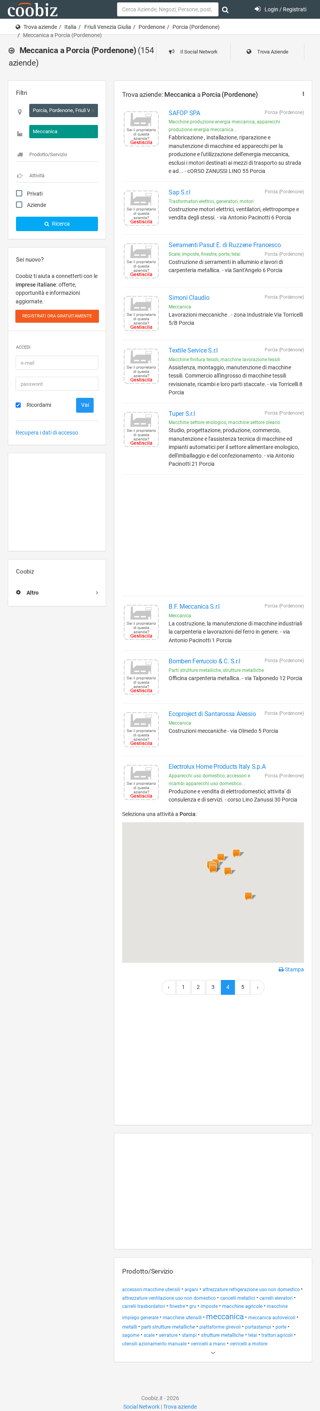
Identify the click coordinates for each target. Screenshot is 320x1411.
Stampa (294, 969)
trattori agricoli (277, 1335)
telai (252, 1335)
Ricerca (60, 224)
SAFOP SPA (184, 113)
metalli (129, 1327)
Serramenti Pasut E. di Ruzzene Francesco (225, 245)
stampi (189, 1335)
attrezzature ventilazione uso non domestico (169, 1298)
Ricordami (39, 405)
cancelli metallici (237, 1298)
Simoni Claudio (189, 297)
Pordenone (152, 27)
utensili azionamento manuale (154, 1344)
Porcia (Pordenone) (196, 27)
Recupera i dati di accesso (47, 432)
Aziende (36, 205)
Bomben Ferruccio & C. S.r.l (204, 661)
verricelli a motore (248, 1344)
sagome (130, 1335)
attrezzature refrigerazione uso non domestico (251, 1289)
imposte (209, 1306)
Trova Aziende (272, 52)
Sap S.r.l (179, 192)
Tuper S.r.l (182, 413)
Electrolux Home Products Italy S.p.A (217, 766)
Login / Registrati (284, 9)
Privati (35, 194)
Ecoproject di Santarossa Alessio (212, 714)
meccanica (225, 1316)
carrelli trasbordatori (143, 1306)
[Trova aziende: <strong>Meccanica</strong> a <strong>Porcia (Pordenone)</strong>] (301, 93)
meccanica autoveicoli (271, 1317)
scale (149, 1335)
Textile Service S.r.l (193, 350)
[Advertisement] (57, 502)
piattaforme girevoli (220, 1327)
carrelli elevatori (276, 1298)
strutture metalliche (222, 1335)
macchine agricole (242, 1306)
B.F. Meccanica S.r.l (194, 606)
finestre (177, 1306)
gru (192, 1306)
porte (281, 1327)
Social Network (141, 1407)
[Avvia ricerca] (225, 9)
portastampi (258, 1327)
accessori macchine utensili (151, 1289)
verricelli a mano (208, 1344)
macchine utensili (182, 1317)
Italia (70, 27)
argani (191, 1289)
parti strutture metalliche (168, 1327)
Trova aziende (40, 27)
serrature (168, 1335)
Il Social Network (198, 52)
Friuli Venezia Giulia (107, 27)
